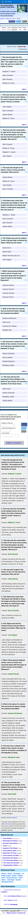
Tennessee (10, 880)
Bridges (20, 875)
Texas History (7, 838)
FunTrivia (11, 904)
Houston (18, 880)
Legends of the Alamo (10, 848)
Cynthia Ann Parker (9, 326)
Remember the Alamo (10, 841)
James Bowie (7, 114)
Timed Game (22, 49)
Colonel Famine (8, 285)
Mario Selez (6, 252)
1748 (24, 29)
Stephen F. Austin (8, 71)
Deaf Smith (6, 389)
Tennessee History (7, 882)
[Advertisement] (14, 38)
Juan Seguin (7, 107)
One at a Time (11, 46)
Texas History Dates (9, 850)
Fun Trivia (7, 1)
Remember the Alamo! (10, 858)
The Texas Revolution (11, 860)
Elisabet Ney (7, 330)
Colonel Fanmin (8, 289)
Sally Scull (6, 322)
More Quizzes (10, 900)
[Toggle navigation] (24, 1)
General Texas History (10, 843)
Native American (11, 877)
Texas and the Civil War (11, 855)
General (3, 873)
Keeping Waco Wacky (11, 865)
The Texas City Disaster (11, 863)
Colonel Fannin (8, 297)
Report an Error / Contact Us (15, 913)
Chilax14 (4, 29)
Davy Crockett (7, 75)
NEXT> (24, 89)
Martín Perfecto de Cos (11, 255)
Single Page (22, 46)
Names (14, 875)
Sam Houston (7, 79)
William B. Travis (8, 83)
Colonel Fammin (8, 293)
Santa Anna (6, 248)
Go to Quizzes (15, 896)
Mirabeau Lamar (8, 365)
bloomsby (9, 824)
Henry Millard (7, 357)
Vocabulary (17, 873)
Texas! (5, 846)
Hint (26, 66)
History (9, 873)
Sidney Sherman (8, 353)
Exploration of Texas (9, 853)
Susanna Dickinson (9, 318)
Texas (3, 877)
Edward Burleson (8, 361)
